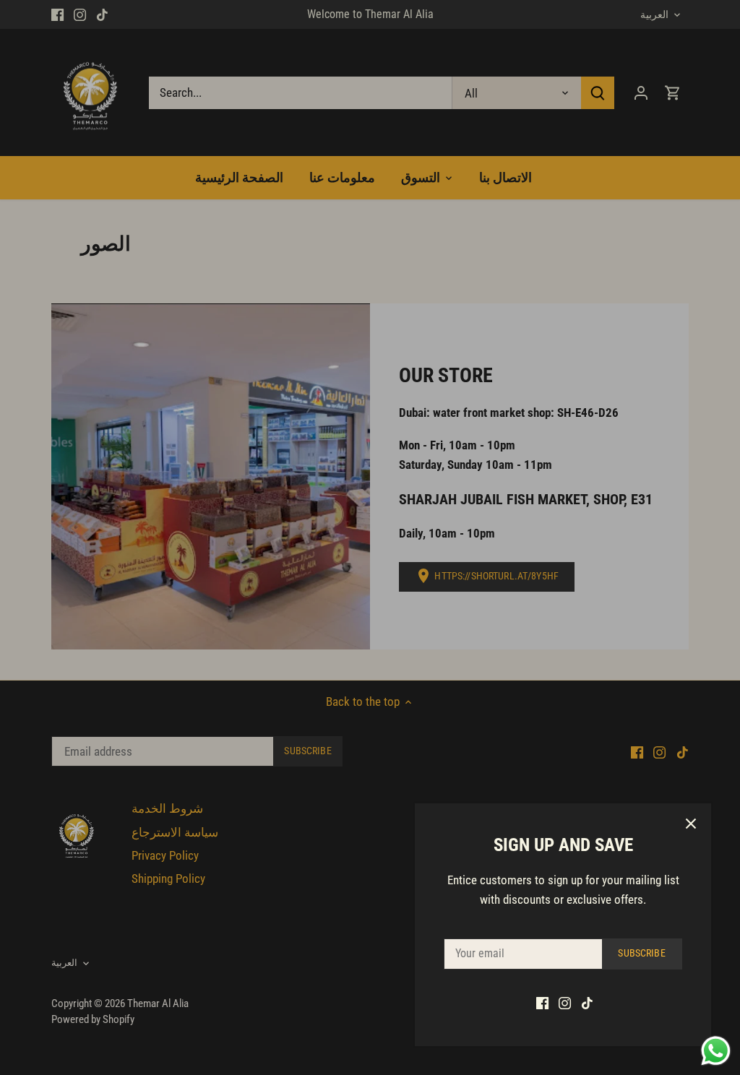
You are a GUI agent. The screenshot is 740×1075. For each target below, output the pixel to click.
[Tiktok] (587, 1002)
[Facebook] (542, 1002)
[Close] (691, 823)
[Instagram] (565, 1002)
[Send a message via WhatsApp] (716, 1051)
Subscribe (641, 953)
